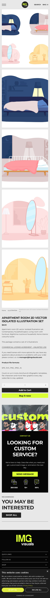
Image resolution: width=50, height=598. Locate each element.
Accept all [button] (12, 590)
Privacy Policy (28, 586)
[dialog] (25, 583)
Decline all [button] (36, 590)
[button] (4, 5)
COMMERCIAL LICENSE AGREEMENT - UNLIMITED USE (24, 347)
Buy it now (25, 396)
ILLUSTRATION (12, 310)
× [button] (47, 571)
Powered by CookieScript (25, 595)
